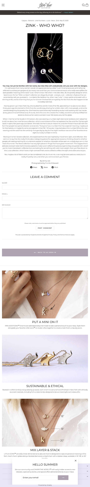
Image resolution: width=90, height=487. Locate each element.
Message (6, 205)
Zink (57, 20)
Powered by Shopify (45, 485)
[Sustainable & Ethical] (45, 359)
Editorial (31, 20)
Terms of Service (65, 235)
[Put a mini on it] (45, 294)
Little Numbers (40, 20)
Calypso (24, 20)
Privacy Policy (52, 235)
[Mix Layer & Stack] (45, 423)
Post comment (45, 228)
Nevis (53, 20)
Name (5, 183)
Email (5, 194)
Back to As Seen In (46, 252)
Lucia (48, 20)
